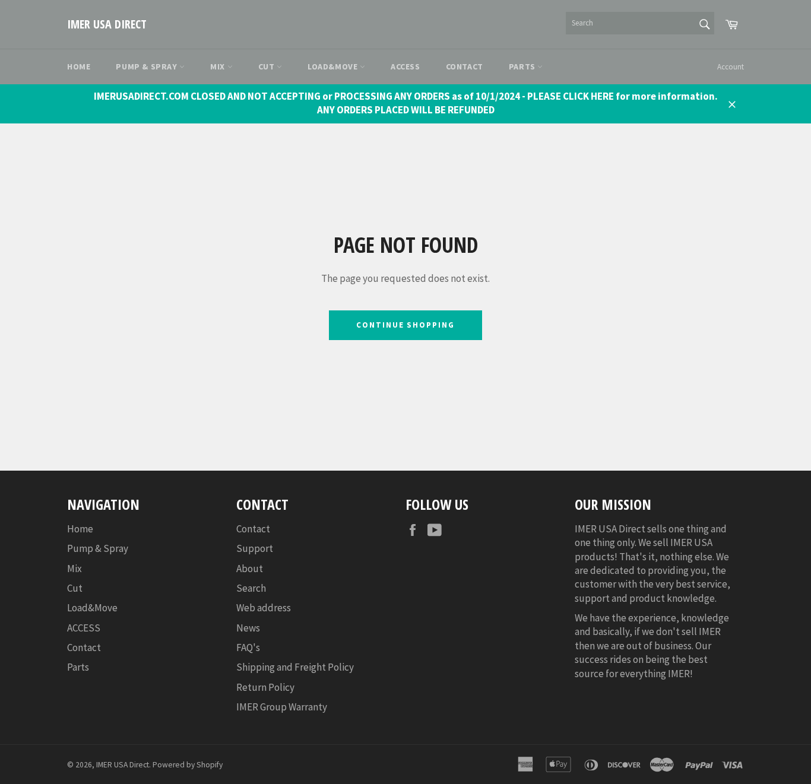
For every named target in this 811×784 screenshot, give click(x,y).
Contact (464, 66)
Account (730, 67)
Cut (267, 66)
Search (251, 588)
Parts (523, 66)
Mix (218, 66)
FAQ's (248, 647)
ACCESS (405, 66)
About (249, 568)
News (248, 627)
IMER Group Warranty (281, 706)
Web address (263, 607)
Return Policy (265, 687)
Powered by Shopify (188, 765)
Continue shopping (405, 325)
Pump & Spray (147, 66)
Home (78, 66)
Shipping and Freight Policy (295, 667)
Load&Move (334, 66)
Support (254, 548)
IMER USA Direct (107, 24)
